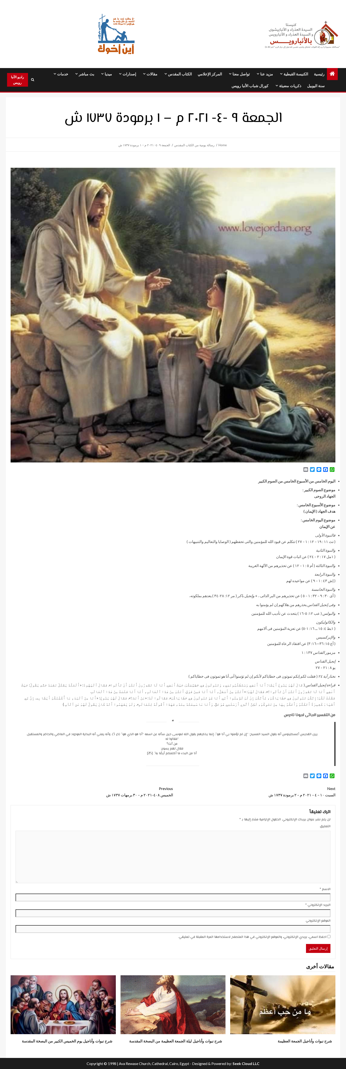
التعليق (325, 826)
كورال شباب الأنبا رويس (250, 86)
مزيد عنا (266, 74)
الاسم (325, 889)
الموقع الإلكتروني (318, 920)
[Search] (32, 79)
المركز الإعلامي (210, 74)
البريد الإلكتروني (317, 905)
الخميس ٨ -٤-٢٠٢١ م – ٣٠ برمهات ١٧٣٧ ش (139, 791)
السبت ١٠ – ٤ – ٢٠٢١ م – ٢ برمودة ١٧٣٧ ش (302, 791)
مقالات (152, 74)
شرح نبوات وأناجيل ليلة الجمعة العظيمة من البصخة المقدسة (175, 1041)
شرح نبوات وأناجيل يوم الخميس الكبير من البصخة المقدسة (67, 1041)
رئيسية (319, 74)
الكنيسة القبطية (296, 74)
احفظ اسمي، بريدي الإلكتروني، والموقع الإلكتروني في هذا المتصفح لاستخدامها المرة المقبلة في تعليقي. (252, 937)
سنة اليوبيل (316, 86)
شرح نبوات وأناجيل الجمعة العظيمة (305, 1041)
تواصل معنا (241, 74)
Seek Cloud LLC (246, 1063)
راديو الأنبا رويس (17, 80)
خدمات (62, 74)
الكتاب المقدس (180, 74)
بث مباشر (86, 74)
